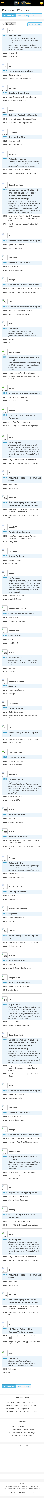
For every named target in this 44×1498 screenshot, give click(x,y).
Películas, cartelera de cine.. (20, 1402)
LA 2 (11, 66)
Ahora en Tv (8, 15)
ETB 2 (11, 809)
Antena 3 (12, 88)
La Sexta (12, 154)
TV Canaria (13, 551)
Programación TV (19, 1408)
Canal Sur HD (14, 630)
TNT (10, 999)
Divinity (12, 410)
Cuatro (11, 110)
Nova (11, 437)
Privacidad (22, 1492)
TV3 (10, 727)
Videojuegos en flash (21, 1412)
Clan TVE (12, 497)
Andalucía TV (14, 774)
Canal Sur (13, 573)
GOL (11, 323)
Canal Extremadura (16, 681)
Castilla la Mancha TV (17, 608)
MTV (11, 1324)
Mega (11, 472)
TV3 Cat (12, 930)
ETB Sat (12, 955)
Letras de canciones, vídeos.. (22, 1405)
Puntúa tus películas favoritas (20, 1436)
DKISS (11, 388)
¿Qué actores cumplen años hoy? (22, 1432)
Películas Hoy (23, 15)
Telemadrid (13, 703)
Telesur (12, 858)
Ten (10, 301)
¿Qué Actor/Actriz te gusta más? (21, 1429)
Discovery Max (15, 352)
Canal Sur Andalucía (17, 886)
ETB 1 (11, 652)
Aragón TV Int (14, 977)
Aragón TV (13, 527)
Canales (36, 15)
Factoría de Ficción (16, 185)
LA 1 (11, 30)
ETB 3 (11, 831)
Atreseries (13, 257)
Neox (11, 235)
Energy (12, 279)
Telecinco (13, 132)
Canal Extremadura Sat (18, 908)
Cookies (31, 1492)
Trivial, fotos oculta (16, 1426)
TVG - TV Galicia (15, 752)
